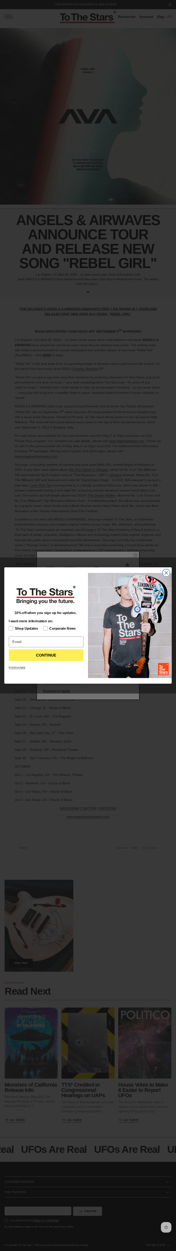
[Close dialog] (166, 573)
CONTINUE (46, 655)
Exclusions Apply (17, 667)
